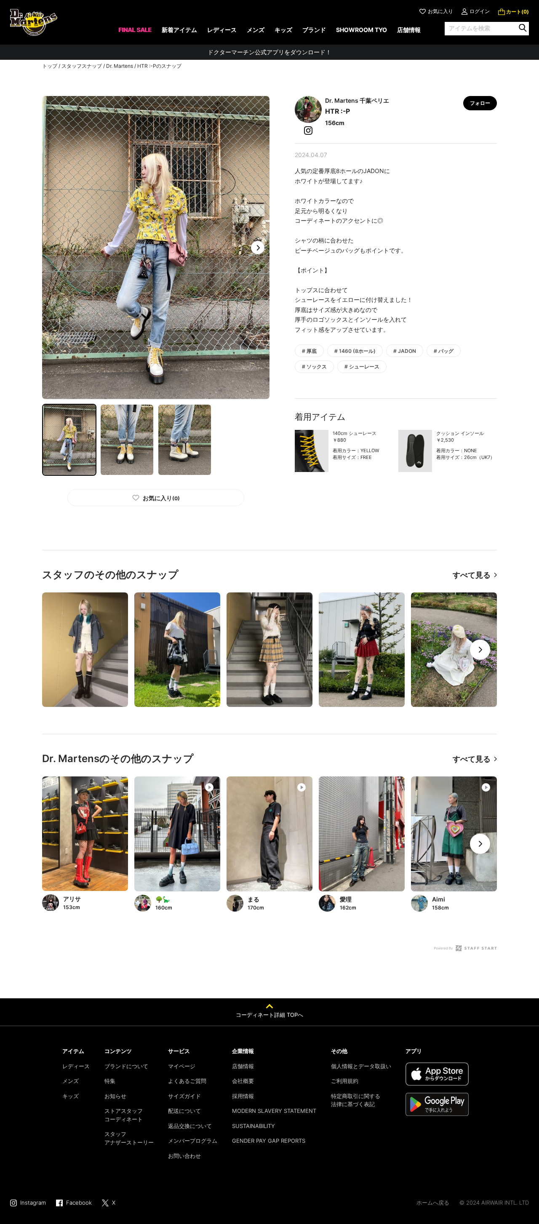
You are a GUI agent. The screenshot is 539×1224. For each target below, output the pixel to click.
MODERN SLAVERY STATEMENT (274, 1110)
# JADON (404, 351)
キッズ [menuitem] (283, 29)
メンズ (70, 1080)
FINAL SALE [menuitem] (135, 29)
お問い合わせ (184, 1155)
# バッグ (444, 351)
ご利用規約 (344, 1080)
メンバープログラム (192, 1140)
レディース (76, 1066)
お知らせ (115, 1096)
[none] (135, 33)
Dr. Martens (119, 66)
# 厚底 (309, 351)
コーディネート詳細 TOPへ (269, 1014)
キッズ (70, 1096)
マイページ (181, 1066)
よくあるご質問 (187, 1080)
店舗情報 (243, 1066)
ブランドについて (126, 1066)
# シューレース (361, 366)
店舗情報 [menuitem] (409, 29)
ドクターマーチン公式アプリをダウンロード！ (269, 52)
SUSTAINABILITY (253, 1126)
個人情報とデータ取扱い (361, 1066)
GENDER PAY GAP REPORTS (268, 1140)
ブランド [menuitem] (314, 29)
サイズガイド (184, 1096)
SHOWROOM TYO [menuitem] (361, 29)
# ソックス (314, 366)
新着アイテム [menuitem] (179, 29)
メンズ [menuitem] (255, 29)
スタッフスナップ (81, 66)
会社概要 (243, 1080)
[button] (257, 247)
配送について (184, 1110)
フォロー (480, 103)
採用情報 (243, 1096)
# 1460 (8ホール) (355, 351)
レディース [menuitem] (222, 29)
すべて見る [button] (472, 575)
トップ (49, 66)
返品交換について (190, 1126)
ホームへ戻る (432, 1202)
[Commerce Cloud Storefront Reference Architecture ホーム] (33, 22)
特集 (109, 1080)
